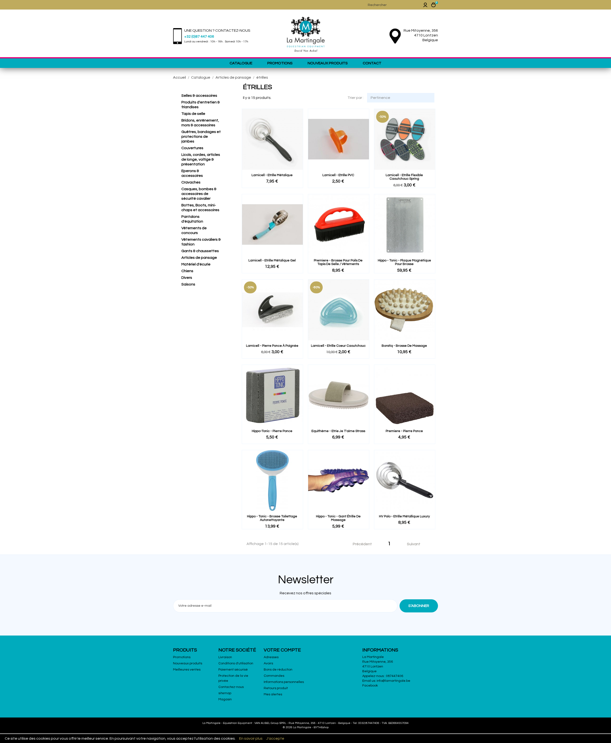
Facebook (370, 685)
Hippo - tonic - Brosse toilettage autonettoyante (272, 518)
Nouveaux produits (328, 63)
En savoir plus (251, 738)
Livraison (225, 657)
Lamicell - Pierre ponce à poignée (272, 345)
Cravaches (190, 182)
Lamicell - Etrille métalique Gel (272, 260)
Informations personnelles (284, 682)
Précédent (360, 544)
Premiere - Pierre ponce (404, 431)
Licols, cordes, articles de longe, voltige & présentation (200, 159)
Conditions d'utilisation (235, 663)
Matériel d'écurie (196, 264)
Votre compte (282, 650)
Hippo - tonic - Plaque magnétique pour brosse (404, 262)
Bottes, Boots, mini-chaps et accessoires (200, 207)
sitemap (224, 693)
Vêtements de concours (194, 230)
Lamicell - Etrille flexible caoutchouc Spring (404, 176)
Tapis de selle (193, 114)
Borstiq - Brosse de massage (404, 345)
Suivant (416, 544)
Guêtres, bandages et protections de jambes (201, 136)
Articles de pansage (199, 258)
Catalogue (241, 63)
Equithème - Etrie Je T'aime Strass (338, 431)
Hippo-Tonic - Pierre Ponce (272, 431)
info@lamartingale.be (393, 680)
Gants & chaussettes (200, 251)
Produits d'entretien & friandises (200, 104)
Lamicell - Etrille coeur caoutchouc (338, 345)
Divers (186, 278)
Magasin (225, 699)
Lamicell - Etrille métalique (272, 175)
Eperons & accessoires (192, 173)
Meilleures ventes (186, 669)
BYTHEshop (321, 727)
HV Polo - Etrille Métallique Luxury (404, 516)
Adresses (271, 657)
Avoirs (268, 663)
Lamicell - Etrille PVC (338, 175)
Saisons (188, 284)
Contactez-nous (231, 687)
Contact (372, 63)
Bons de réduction (278, 669)
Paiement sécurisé (233, 669)
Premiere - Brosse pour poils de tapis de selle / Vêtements (338, 262)
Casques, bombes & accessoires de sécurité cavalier (198, 193)
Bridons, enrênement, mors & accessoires (200, 122)
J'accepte (275, 738)
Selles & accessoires (199, 95)
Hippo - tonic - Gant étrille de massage (338, 518)
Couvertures (192, 148)
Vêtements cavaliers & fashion (201, 242)
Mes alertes (273, 694)
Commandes (274, 675)
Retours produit (276, 688)
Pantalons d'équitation (192, 219)
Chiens (187, 271)
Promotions (280, 63)
